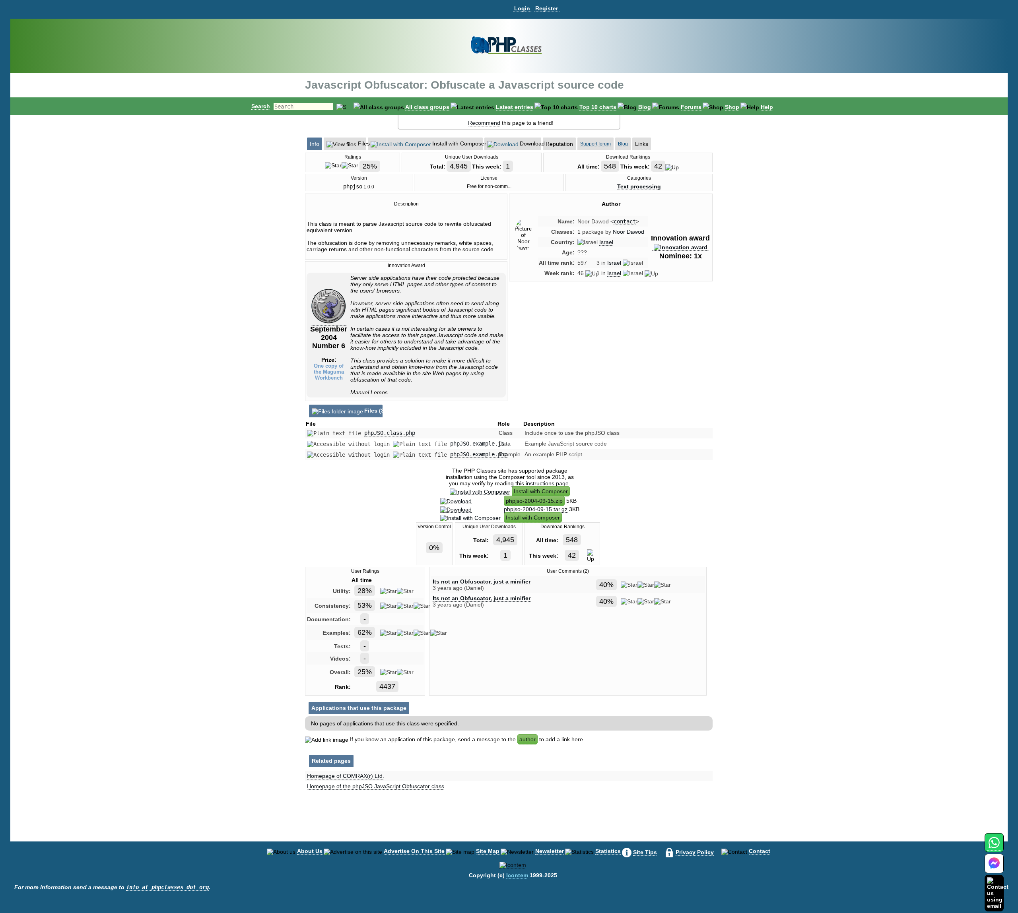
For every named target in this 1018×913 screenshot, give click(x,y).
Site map (487, 851)
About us (309, 851)
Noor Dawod (628, 232)
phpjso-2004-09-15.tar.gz (535, 509)
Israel (606, 242)
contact (625, 221)
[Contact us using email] (997, 893)
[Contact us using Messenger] (994, 868)
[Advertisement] (610, 355)
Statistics (608, 851)
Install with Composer (541, 491)
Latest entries (514, 107)
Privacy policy (695, 852)
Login (522, 8)
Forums (691, 107)
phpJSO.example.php (478, 454)
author (527, 739)
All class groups (427, 107)
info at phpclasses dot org (167, 887)
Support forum (595, 144)
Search (260, 106)
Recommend (484, 123)
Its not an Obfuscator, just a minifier (481, 581)
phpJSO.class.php (389, 433)
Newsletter (549, 851)
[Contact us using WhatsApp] (994, 847)
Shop (732, 107)
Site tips (645, 852)
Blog (644, 107)
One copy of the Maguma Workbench (329, 372)
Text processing (639, 186)
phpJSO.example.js (477, 443)
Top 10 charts (597, 107)
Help (767, 107)
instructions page (547, 483)
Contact (759, 851)
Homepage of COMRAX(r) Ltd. (345, 776)
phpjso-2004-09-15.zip (534, 501)
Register (546, 8)
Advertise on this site (414, 851)
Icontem (517, 875)
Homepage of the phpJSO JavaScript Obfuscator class (375, 786)
